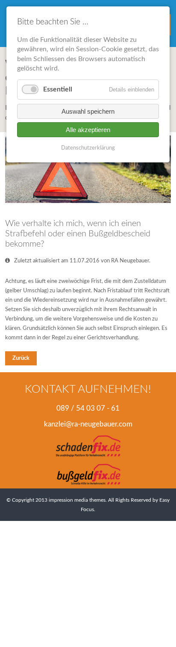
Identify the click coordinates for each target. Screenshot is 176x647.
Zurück (20, 358)
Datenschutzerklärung (88, 148)
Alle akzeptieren (88, 129)
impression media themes (77, 500)
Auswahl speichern (88, 111)
